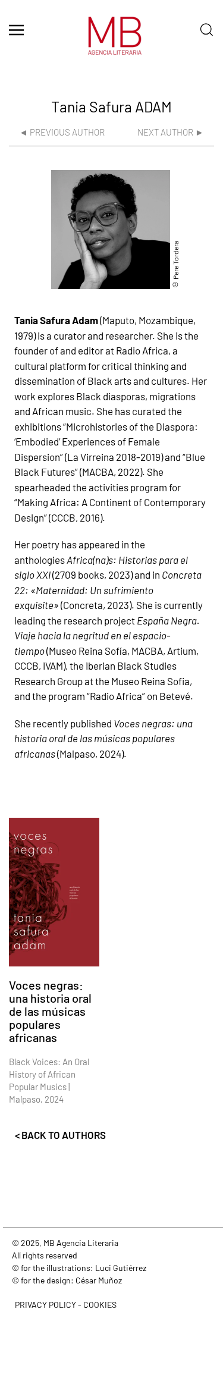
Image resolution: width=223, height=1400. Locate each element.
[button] (16, 29)
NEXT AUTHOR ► (170, 132)
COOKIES (100, 1304)
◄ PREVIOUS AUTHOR (62, 132)
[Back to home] (112, 41)
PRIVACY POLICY (45, 1304)
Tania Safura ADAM (111, 106)
